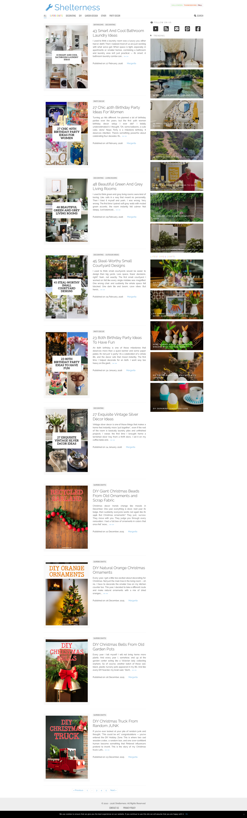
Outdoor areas (112, 255)
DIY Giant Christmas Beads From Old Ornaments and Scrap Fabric (116, 495)
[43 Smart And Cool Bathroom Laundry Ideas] (67, 87)
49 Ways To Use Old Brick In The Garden (176, 157)
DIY (80, 15)
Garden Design (91, 15)
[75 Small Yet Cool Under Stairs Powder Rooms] (176, 114)
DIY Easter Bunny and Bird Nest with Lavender (174, 376)
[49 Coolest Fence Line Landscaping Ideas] (176, 207)
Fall (200, 5)
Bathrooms (98, 25)
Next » (113, 790)
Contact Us (114, 807)
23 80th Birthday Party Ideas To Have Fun (174, 186)
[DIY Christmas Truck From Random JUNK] (67, 778)
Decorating (71, 15)
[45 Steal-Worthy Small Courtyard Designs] (67, 318)
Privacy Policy (129, 807)
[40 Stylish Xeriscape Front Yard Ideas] (176, 238)
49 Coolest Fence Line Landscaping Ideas (173, 217)
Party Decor (114, 15)
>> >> (126, 56)
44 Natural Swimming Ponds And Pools (175, 95)
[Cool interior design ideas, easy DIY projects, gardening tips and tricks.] (73, 12)
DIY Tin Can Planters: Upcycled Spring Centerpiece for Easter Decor (175, 284)
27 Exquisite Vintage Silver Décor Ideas (176, 64)
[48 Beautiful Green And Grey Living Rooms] (67, 241)
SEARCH (200, 15)
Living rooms (111, 178)
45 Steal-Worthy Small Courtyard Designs (112, 263)
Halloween (177, 5)
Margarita (131, 63)
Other (103, 15)
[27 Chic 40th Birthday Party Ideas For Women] (67, 164)
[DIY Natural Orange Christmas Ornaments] (67, 624)
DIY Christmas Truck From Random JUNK (115, 723)
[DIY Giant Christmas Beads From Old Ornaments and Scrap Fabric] (67, 548)
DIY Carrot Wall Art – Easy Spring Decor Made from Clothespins (173, 315)
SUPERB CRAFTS (100, 485)
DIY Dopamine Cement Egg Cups (170, 409)
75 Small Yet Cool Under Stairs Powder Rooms (176, 124)
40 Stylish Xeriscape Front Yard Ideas (175, 249)
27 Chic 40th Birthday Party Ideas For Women (116, 109)
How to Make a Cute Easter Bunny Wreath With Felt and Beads (173, 345)
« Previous (78, 790)
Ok (187, 814)
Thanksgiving (190, 5)
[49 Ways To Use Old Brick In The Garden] (176, 145)
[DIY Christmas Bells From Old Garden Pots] (67, 701)
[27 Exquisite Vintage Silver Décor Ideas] (67, 471)
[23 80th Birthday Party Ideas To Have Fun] (67, 394)
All (45, 15)
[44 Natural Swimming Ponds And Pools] (176, 83)
